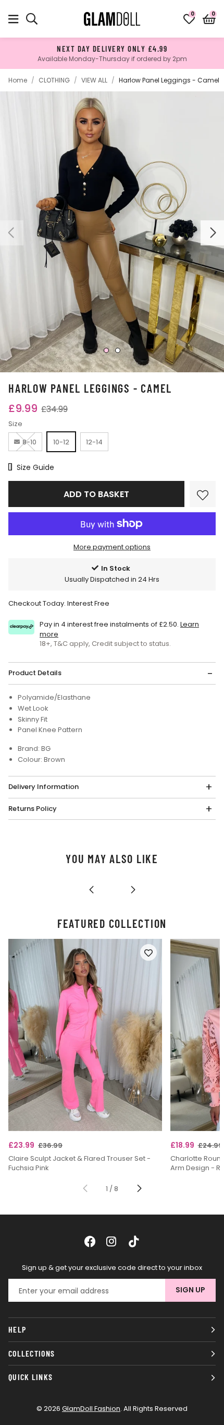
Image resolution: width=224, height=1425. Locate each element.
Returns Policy (32, 809)
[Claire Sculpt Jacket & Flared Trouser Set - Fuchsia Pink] (85, 1035)
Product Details (34, 673)
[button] (209, 19)
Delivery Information (43, 787)
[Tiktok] (134, 1241)
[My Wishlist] (189, 19)
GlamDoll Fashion (112, 19)
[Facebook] (90, 1241)
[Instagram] (112, 1241)
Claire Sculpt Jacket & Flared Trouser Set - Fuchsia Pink (79, 1163)
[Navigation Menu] (13, 19)
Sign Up (190, 1290)
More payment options (112, 547)
